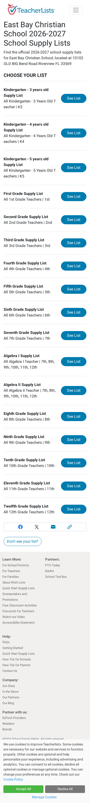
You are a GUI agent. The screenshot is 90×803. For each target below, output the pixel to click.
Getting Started (12, 648)
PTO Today (52, 565)
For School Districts (15, 565)
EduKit (49, 571)
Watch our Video (13, 617)
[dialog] (45, 771)
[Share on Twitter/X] (37, 527)
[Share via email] (53, 527)
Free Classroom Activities (19, 605)
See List (76, 98)
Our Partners (10, 697)
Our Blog (8, 703)
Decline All (65, 789)
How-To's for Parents (16, 665)
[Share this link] (69, 527)
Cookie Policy (13, 779)
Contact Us (9, 671)
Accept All (23, 789)
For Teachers (11, 571)
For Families (10, 576)
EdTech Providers (14, 718)
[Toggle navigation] (76, 10)
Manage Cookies (44, 797)
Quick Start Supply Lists (18, 588)
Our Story (8, 686)
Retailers (8, 723)
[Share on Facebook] (20, 527)
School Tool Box (56, 576)
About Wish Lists (13, 582)
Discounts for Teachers (18, 611)
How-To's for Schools (16, 659)
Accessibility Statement (18, 622)
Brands (7, 729)
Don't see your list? (22, 541)
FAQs (6, 642)
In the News (10, 691)
